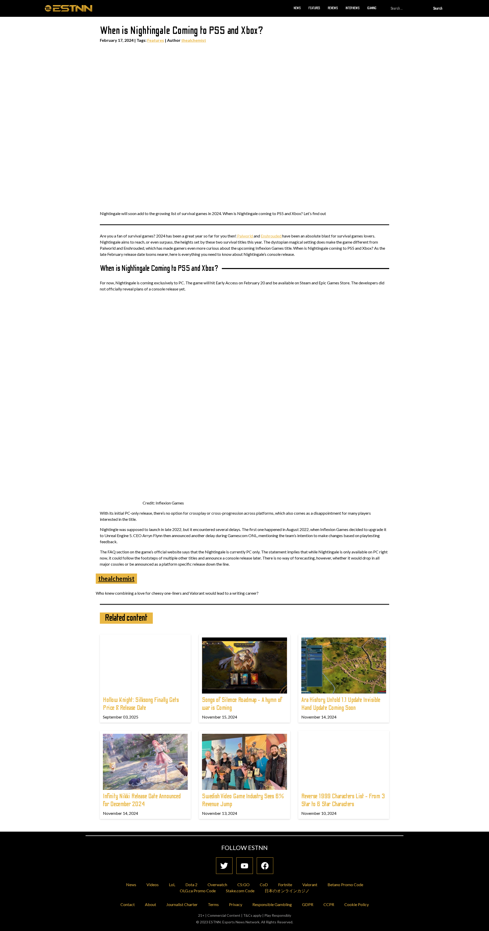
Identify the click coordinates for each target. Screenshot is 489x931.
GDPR (307, 904)
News (297, 8)
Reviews (333, 8)
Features (314, 8)
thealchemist (193, 40)
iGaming (371, 8)
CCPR (328, 904)
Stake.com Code (240, 890)
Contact (127, 904)
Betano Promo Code (345, 884)
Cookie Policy (356, 904)
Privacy (235, 904)
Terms (213, 904)
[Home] (68, 8)
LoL (172, 884)
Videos (152, 884)
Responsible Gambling (272, 904)
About (150, 904)
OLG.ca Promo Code (198, 890)
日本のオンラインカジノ (287, 890)
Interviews (353, 8)
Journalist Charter (182, 904)
